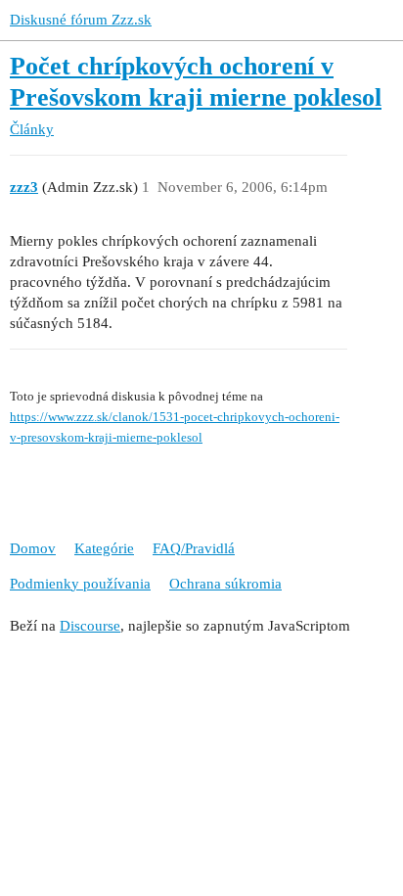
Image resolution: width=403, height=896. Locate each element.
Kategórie (104, 548)
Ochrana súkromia (225, 583)
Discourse (90, 626)
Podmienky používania (80, 583)
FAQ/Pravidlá (194, 548)
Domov (33, 548)
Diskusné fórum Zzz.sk (81, 19)
